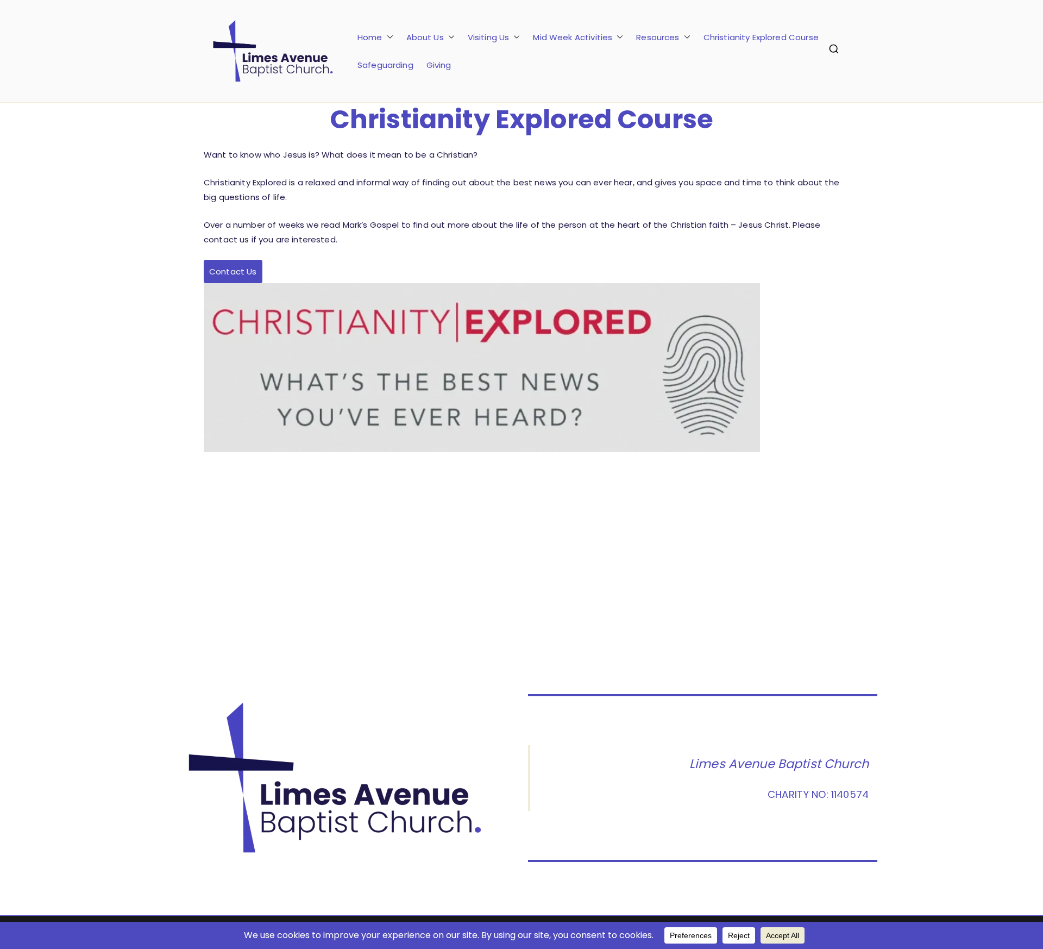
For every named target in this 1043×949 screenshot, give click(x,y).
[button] (387, 37)
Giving (438, 65)
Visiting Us (489, 37)
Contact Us (233, 271)
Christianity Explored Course (761, 37)
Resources (657, 37)
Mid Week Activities (572, 37)
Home (369, 37)
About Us (425, 37)
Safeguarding (385, 65)
